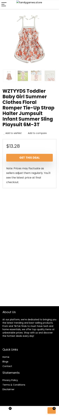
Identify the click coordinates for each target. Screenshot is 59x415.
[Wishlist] (22, 411)
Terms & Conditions (13, 384)
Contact (7, 366)
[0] (51, 410)
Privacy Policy (10, 380)
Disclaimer (8, 389)
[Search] (54, 4)
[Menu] (4, 4)
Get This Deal (29, 158)
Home (5, 357)
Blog (4, 361)
